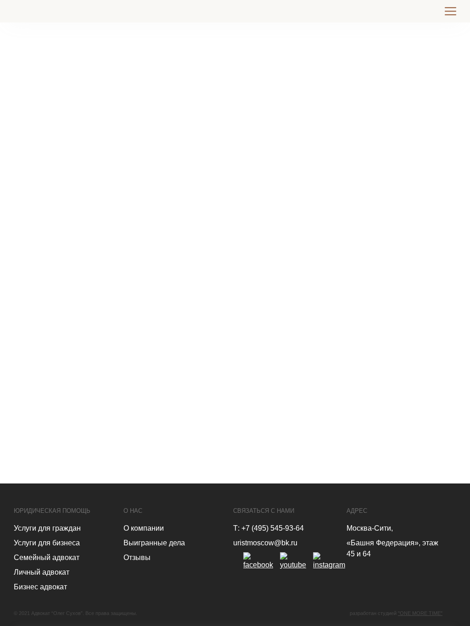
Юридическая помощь (52, 510)
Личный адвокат (41, 572)
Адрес (357, 510)
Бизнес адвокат (40, 587)
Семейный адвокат (46, 557)
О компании (143, 528)
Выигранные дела (154, 543)
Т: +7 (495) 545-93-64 (268, 528)
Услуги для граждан (47, 528)
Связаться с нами (263, 510)
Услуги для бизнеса (47, 543)
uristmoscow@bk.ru (265, 543)
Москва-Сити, (370, 528)
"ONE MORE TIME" (420, 613)
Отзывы (137, 557)
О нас (132, 510)
